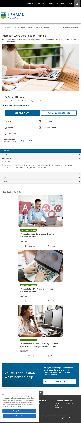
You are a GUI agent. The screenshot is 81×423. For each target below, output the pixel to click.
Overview (5, 151)
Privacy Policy (67, 418)
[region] (19, 405)
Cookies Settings (19, 416)
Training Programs (12, 27)
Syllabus (4, 154)
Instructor (5, 174)
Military (57, 403)
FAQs (4, 178)
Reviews (5, 182)
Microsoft (22, 27)
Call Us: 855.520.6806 (71, 27)
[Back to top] (40, 400)
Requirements (7, 158)
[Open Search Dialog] (77, 3)
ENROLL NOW (22, 112)
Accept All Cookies (19, 411)
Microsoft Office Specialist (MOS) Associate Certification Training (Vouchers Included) (39, 345)
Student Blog (69, 403)
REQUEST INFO (26, 141)
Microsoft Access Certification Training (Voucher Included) (37, 235)
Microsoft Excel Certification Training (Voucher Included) (36, 290)
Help (56, 410)
